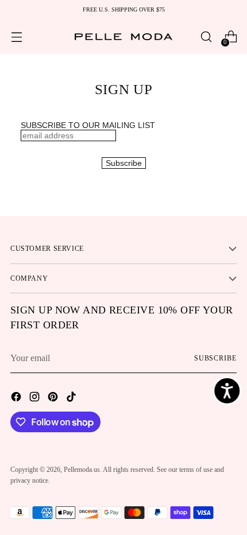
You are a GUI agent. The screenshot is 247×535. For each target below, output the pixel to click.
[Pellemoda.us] (123, 37)
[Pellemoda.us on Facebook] (17, 398)
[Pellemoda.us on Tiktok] (72, 398)
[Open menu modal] (16, 37)
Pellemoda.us (82, 470)
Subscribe (215, 358)
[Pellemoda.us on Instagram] (36, 398)
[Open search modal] (206, 37)
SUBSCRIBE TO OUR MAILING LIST (88, 125)
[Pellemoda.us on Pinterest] (54, 398)
